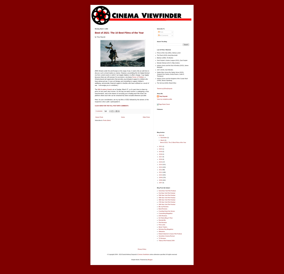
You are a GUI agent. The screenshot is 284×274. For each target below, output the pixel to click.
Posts (161, 32)
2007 (160, 183)
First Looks (162, 225)
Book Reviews (163, 209)
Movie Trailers (163, 227)
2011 (160, 172)
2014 (160, 164)
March (163, 140)
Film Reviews (163, 222)
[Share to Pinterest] (119, 111)
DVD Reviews (163, 216)
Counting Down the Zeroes (167, 211)
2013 (160, 167)
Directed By (162, 220)
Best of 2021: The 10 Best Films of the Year (119, 32)
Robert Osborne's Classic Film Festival (170, 234)
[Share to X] (114, 111)
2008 (160, 180)
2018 (160, 154)
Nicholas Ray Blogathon (166, 229)
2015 (160, 162)
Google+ (7, 1)
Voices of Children (138, 77)
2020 (160, 149)
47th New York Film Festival (167, 202)
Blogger (150, 259)
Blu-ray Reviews (164, 206)
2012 (160, 170)
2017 (160, 157)
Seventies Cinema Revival (167, 236)
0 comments (99, 111)
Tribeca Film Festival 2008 (167, 240)
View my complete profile (164, 99)
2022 (160, 135)
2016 (160, 159)
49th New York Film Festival (167, 197)
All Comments (164, 35)
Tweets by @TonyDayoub (164, 88)
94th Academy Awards (105, 89)
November (164, 137)
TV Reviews (162, 238)
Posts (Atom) (107, 120)
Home (123, 117)
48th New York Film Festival (167, 200)
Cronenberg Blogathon (166, 213)
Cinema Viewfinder (143, 254)
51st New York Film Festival (167, 193)
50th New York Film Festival (167, 195)
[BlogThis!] (112, 111)
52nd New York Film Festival (167, 191)
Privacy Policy (142, 249)
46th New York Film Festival (167, 204)
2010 (160, 175)
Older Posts (146, 117)
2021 (160, 146)
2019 (160, 151)
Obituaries (162, 231)
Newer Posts (99, 117)
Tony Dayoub (163, 96)
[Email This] (110, 111)
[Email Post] (105, 111)
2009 (160, 177)
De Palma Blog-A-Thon (166, 218)
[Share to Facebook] (116, 111)
